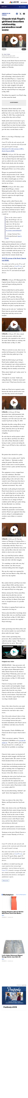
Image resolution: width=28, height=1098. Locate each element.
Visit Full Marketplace (21, 894)
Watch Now (23, 2)
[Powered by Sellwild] (24, 985)
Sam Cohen (7, 54)
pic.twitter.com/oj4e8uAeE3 (14, 230)
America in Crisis (6, 14)
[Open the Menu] (2, 2)
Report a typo (5, 880)
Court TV (4, 870)
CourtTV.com (18, 266)
